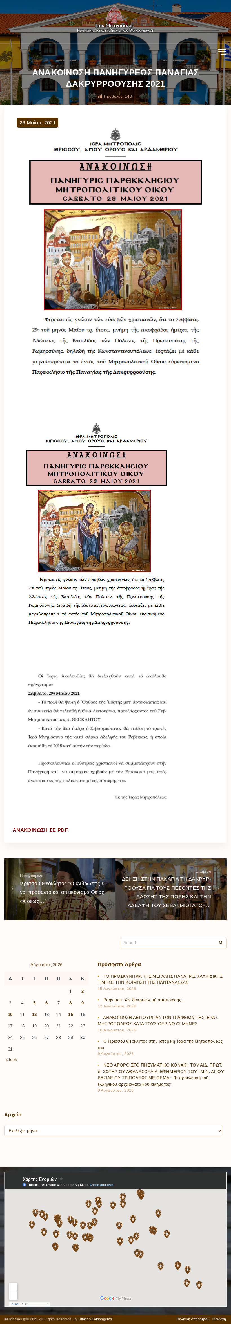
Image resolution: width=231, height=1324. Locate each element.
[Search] (221, 942)
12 (34, 1014)
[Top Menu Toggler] (222, 52)
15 (70, 1014)
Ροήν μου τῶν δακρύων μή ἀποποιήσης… (144, 999)
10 (10, 1014)
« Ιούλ (11, 1059)
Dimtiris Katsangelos (95, 1319)
